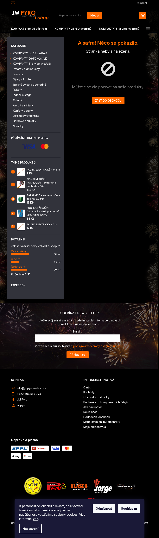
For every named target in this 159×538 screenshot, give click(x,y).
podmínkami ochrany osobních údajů (96, 346)
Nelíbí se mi (18, 266)
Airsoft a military (23, 105)
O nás (87, 387)
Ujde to (15, 259)
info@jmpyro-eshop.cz (31, 388)
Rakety (17, 89)
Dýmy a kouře (22, 79)
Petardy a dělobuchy (26, 69)
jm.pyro (21, 405)
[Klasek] (79, 485)
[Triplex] (126, 485)
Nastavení (30, 529)
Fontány (18, 74)
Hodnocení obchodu (96, 417)
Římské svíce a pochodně (29, 84)
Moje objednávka (94, 426)
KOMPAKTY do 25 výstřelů (30, 53)
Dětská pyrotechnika (26, 115)
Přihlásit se (78, 354)
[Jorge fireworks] (102, 485)
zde (35, 519)
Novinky (18, 126)
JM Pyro (22, 399)
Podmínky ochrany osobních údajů (105, 402)
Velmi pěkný (19, 251)
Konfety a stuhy (23, 110)
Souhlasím (129, 508)
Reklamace (90, 412)
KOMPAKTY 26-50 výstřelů (30, 58)
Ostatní (17, 100)
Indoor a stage (22, 95)
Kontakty (88, 392)
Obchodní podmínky (96, 397)
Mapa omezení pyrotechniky (101, 421)
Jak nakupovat (92, 407)
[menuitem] (29, 29)
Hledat (94, 15)
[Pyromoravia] (56, 485)
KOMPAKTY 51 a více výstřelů (32, 63)
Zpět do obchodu (108, 100)
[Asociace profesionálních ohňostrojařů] (33, 485)
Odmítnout (104, 508)
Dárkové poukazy (24, 121)
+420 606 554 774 (29, 393)
